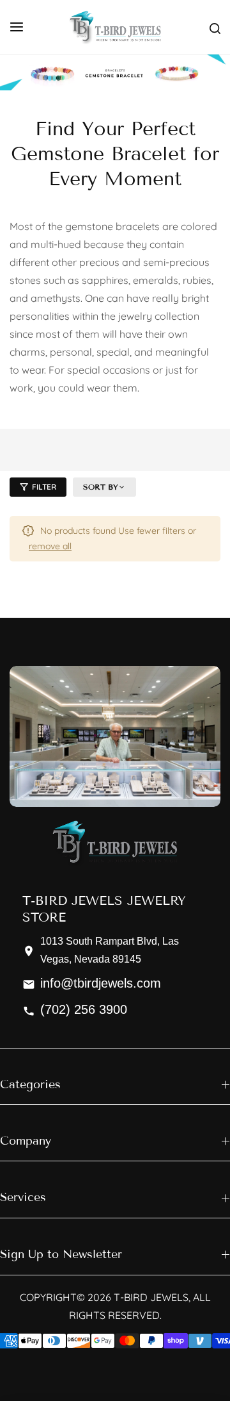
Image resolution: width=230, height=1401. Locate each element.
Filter (44, 487)
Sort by (100, 487)
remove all (50, 546)
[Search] (215, 27)
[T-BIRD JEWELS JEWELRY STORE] (115, 27)
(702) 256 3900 (83, 1010)
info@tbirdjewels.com (100, 984)
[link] (115, 72)
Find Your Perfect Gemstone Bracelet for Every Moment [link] (115, 153)
